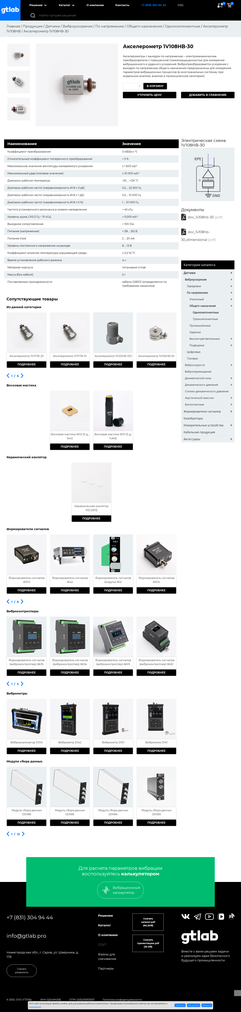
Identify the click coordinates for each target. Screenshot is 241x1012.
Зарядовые (194, 286)
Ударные (195, 332)
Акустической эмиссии (199, 398)
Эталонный (197, 299)
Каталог (64, 5)
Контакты (122, 5)
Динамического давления (201, 385)
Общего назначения (203, 306)
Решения (35, 5)
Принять (180, 1005)
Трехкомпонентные (205, 319)
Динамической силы (198, 378)
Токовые (192, 358)
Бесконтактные (194, 404)
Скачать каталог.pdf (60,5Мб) (148, 922)
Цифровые (194, 352)
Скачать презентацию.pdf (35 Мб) (148, 943)
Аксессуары (192, 439)
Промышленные (200, 325)
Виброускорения (196, 279)
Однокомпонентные (206, 312)
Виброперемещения (198, 371)
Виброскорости (195, 365)
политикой (35, 1006)
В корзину (155, 86)
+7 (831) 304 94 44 (153, 5)
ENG (181, 5)
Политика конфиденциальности (122, 999)
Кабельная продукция (199, 432)
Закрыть (206, 1005)
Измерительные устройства (203, 425)
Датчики (189, 273)
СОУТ (102, 945)
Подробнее (27, 364)
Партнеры (106, 968)
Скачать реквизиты (21, 970)
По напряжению (197, 292)
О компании (95, 5)
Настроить (193, 1005)
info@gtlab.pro (26, 936)
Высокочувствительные (205, 339)
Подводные (197, 345)
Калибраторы (193, 418)
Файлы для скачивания (107, 957)
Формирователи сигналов (202, 411)
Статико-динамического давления (207, 391)
